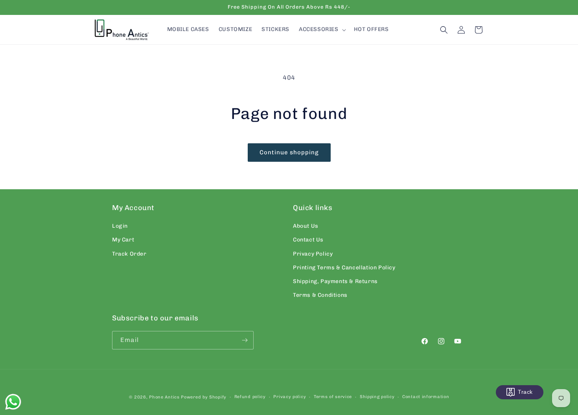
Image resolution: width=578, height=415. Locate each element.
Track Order (129, 253)
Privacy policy (289, 396)
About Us (305, 226)
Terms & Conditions (320, 295)
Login (120, 226)
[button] (321, 29)
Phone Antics (164, 397)
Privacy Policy (313, 253)
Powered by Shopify (203, 397)
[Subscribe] (244, 340)
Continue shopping (289, 152)
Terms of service (333, 396)
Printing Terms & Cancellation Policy (344, 267)
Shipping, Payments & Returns (335, 281)
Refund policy (250, 396)
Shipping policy (377, 396)
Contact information (425, 396)
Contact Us (308, 239)
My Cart (123, 239)
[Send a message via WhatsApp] (13, 402)
